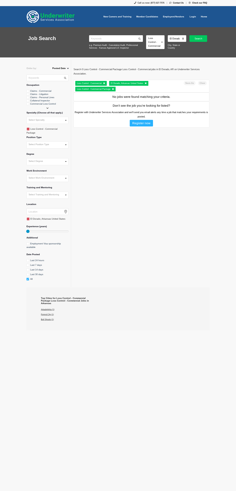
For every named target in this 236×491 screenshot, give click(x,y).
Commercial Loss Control (43, 103)
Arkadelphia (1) (47, 309)
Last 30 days (36, 274)
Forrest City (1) (47, 314)
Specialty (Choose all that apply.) (44, 112)
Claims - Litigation (39, 94)
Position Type (34, 137)
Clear (202, 83)
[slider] (27, 231)
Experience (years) (36, 226)
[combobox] (155, 42)
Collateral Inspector (40, 100)
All (31, 279)
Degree (30, 154)
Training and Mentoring (39, 187)
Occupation (32, 85)
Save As (189, 83)
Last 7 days (36, 265)
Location (31, 204)
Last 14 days (36, 269)
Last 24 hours (37, 260)
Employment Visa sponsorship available (43, 245)
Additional (32, 237)
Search (198, 38)
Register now (141, 123)
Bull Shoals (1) (47, 319)
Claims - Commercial (40, 91)
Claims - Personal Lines (42, 97)
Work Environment (36, 170)
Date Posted (33, 254)
